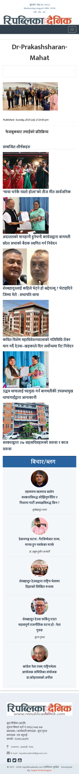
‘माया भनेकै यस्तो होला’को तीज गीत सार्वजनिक (37, 192)
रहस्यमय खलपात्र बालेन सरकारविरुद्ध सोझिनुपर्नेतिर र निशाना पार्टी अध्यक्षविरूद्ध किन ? (39, 497)
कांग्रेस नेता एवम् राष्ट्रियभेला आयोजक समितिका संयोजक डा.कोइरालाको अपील (39, 672)
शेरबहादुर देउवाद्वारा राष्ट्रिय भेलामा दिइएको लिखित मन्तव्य (39, 584)
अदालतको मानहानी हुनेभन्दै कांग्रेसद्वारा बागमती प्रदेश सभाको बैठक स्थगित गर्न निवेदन (36, 240)
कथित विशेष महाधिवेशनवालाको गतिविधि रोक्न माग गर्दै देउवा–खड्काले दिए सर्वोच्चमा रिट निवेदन (38, 343)
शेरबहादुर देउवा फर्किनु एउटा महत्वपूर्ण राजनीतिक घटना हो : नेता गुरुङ (39, 625)
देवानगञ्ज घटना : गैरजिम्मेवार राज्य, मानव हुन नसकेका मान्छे (39, 542)
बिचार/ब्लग (43, 462)
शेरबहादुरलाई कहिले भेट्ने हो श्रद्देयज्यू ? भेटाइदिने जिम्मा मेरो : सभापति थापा (37, 291)
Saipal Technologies (41, 770)
